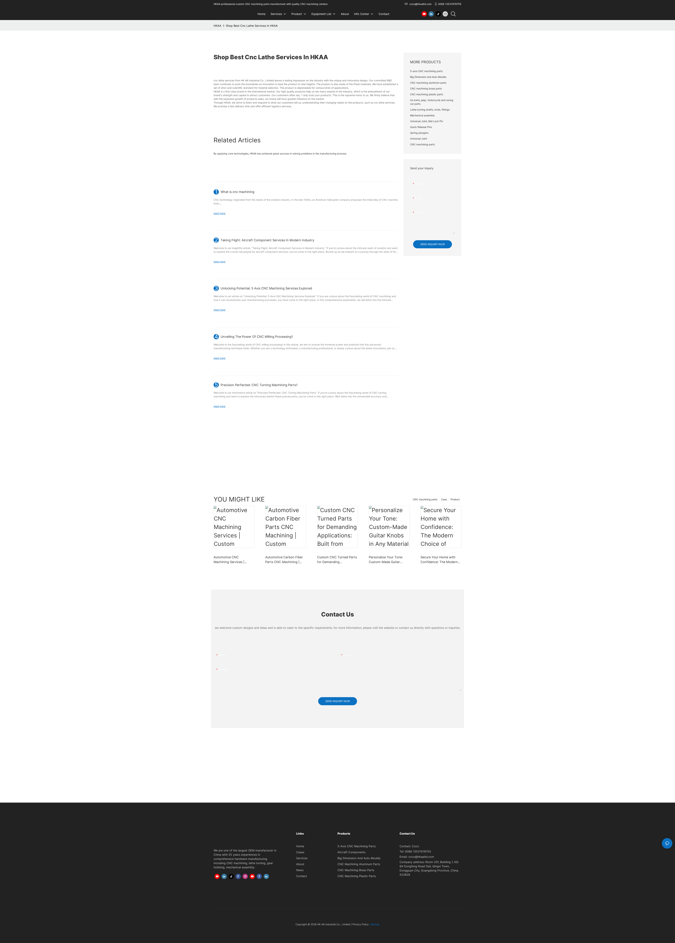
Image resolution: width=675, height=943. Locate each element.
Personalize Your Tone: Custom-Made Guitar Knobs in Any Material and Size (388, 559)
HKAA (217, 25)
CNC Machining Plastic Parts (357, 876)
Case (444, 499)
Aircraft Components (351, 852)
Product (455, 499)
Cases (300, 852)
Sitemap (374, 924)
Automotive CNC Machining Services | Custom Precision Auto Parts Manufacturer (231, 559)
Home (300, 846)
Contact (301, 876)
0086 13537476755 (449, 3)
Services (301, 858)
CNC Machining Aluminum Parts (359, 864)
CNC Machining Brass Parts (356, 870)
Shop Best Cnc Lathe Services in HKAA (252, 25)
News (300, 870)
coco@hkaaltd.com (420, 3)
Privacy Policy (360, 924)
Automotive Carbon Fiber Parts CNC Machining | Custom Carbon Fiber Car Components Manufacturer (285, 559)
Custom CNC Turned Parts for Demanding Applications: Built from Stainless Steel (337, 559)
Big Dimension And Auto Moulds (359, 858)
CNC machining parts (425, 499)
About (300, 864)
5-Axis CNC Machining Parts (357, 846)
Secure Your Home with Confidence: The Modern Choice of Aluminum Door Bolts (439, 559)
